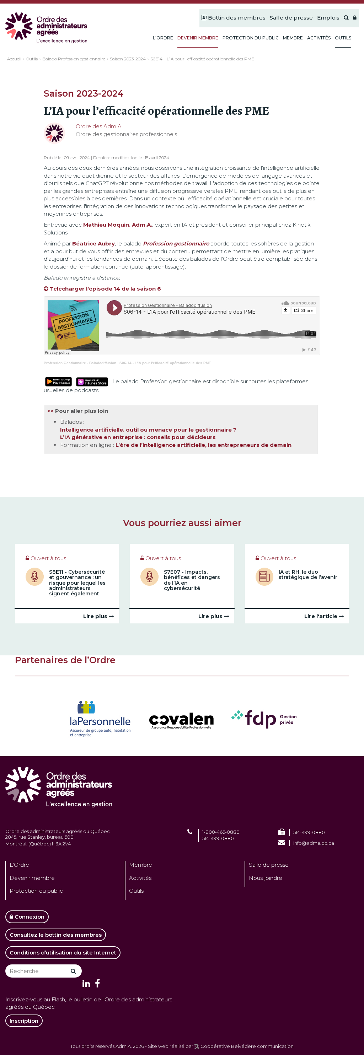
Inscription (24, 1020)
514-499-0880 (218, 838)
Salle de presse (269, 864)
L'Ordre (19, 864)
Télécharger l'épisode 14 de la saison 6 (105, 288)
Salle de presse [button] (291, 17)
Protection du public (36, 890)
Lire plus (96, 616)
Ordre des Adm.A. (99, 126)
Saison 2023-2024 (128, 58)
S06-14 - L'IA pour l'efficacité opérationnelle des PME (165, 363)
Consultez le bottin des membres (56, 934)
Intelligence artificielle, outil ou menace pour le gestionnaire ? (148, 429)
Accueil (14, 58)
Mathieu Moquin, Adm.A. (117, 224)
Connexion (28, 916)
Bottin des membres (236, 17)
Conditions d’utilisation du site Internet (63, 952)
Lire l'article (321, 616)
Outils (32, 58)
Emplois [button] (328, 17)
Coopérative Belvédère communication (247, 1046)
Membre (140, 864)
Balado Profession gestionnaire (73, 58)
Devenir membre (32, 878)
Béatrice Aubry (93, 243)
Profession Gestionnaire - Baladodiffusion (80, 363)
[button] (355, 18)
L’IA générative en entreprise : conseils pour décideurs (138, 437)
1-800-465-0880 (221, 832)
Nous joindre (265, 878)
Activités (140, 878)
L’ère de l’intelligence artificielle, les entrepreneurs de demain (203, 445)
